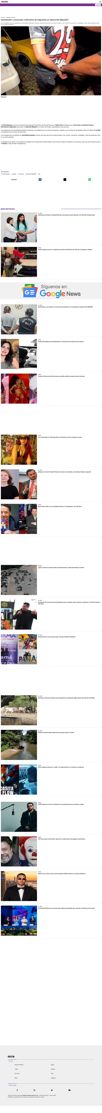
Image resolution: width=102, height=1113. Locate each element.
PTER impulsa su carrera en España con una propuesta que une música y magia (61, 804)
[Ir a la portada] (4, 2)
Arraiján (14, 174)
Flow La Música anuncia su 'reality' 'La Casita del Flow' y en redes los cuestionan (61, 767)
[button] (40, 179)
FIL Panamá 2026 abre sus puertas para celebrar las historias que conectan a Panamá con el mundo (66, 908)
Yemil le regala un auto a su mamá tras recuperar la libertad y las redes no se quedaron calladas (65, 249)
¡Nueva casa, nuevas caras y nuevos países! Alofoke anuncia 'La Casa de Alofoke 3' (62, 873)
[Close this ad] (101, 1104)
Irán (39, 174)
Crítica (16, 1069)
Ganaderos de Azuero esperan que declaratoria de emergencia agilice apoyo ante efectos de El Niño (66, 698)
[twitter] (52, 1090)
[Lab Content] (51, 1057)
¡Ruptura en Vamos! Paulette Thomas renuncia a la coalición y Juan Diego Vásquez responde (64, 472)
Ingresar (98, 5)
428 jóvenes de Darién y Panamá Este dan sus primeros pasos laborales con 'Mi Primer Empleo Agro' (66, 215)
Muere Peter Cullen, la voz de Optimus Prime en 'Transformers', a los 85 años (59, 506)
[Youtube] (69, 1090)
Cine (52, 1073)
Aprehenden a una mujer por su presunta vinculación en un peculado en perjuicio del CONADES (65, 307)
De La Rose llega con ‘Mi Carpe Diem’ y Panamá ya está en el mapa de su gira (60, 437)
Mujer (16, 1078)
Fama (39, 247)
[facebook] (17, 1090)
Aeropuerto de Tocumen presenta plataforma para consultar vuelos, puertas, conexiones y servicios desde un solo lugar (69, 603)
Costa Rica (21, 174)
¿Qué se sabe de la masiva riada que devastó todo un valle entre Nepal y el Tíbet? (61, 567)
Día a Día (17, 1073)
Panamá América (19, 1064)
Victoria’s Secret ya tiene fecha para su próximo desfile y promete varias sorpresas (61, 376)
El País (40, 213)
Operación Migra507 (31, 174)
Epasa (52, 1064)
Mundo (40, 565)
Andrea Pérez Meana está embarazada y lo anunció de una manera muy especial (60, 341)
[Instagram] (34, 1090)
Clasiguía (53, 1078)
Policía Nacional (6, 174)
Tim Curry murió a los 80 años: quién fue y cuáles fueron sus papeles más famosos (61, 839)
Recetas (53, 1069)
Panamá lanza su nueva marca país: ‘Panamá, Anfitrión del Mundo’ (57, 636)
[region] (51, 12)
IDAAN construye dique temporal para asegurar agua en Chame (56, 732)
